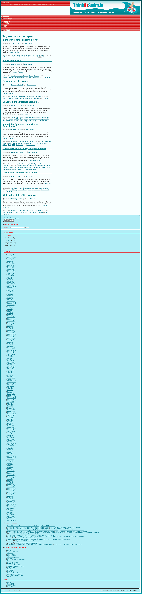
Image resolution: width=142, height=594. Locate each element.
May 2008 (10, 512)
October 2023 (10, 273)
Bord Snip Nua (18, 119)
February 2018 (11, 362)
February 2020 (11, 331)
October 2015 (10, 399)
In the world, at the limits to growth (20, 40)
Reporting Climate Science (14, 572)
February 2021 (11, 315)
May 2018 (10, 358)
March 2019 (10, 346)
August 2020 (10, 323)
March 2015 (10, 408)
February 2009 (11, 500)
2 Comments (8, 191)
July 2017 (9, 371)
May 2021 (10, 311)
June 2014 (10, 420)
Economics (7, 30)
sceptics (36, 77)
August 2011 (10, 461)
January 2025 (11, 263)
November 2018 (11, 351)
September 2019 (11, 338)
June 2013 (10, 435)
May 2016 (10, 390)
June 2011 (10, 464)
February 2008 (11, 516)
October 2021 (10, 305)
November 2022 (11, 287)
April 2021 (10, 313)
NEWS (11, 4)
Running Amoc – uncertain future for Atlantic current (68, 544)
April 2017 (10, 375)
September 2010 (11, 476)
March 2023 (10, 282)
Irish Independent (41, 143)
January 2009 (11, 501)
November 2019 (11, 335)
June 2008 (10, 510)
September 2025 (11, 257)
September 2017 (11, 368)
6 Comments (43, 121)
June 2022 (10, 294)
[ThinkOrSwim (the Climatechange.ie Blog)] (70, 8)
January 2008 (11, 517)
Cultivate (9, 558)
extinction (38, 165)
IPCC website (11, 567)
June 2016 (10, 388)
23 (15, 243)
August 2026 (10, 254)
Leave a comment (30, 169)
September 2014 (11, 416)
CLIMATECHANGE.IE (36, 4)
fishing (43, 165)
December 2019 (11, 334)
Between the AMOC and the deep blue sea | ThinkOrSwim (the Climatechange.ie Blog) (30, 544)
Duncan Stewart (19, 77)
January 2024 (11, 269)
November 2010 (11, 473)
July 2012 (9, 447)
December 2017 (11, 364)
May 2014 (10, 421)
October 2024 (10, 266)
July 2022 (9, 293)
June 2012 (10, 448)
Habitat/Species (8, 23)
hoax (26, 77)
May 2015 (10, 406)
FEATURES (44, 4)
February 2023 (11, 283)
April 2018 (10, 359)
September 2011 (11, 460)
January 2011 (10, 471)
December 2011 (11, 456)
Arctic (11, 119)
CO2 (9, 143)
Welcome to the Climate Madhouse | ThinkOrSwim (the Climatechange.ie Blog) (28, 527)
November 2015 (11, 398)
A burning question (12, 60)
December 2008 (11, 502)
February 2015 (11, 410)
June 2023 (10, 278)
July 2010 (9, 479)
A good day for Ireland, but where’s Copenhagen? (20, 125)
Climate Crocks (11, 554)
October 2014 (10, 415)
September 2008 (11, 506)
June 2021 (10, 310)
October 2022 (10, 289)
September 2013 (11, 431)
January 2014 (11, 427)
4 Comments (46, 57)
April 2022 (10, 297)
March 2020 (10, 330)
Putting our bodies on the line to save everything (71, 536)
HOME (6, 4)
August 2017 (10, 370)
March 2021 (10, 314)
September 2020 (11, 322)
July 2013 (9, 433)
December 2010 (11, 472)
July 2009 (9, 495)
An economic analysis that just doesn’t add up (72, 530)
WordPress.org (11, 586)
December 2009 (11, 488)
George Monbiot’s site (13, 563)
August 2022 (10, 291)
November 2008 (11, 504)
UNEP (20, 169)
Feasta (21, 57)
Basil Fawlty (13, 190)
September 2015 (11, 400)
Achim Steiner (23, 165)
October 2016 (10, 383)
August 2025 (10, 258)
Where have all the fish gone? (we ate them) (25, 148)
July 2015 (9, 403)
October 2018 (10, 352)
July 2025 (9, 259)
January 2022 (11, 301)
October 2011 (10, 459)
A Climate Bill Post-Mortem (48, 526)
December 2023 (11, 270)
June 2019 (10, 342)
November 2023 (11, 271)
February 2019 (11, 347)
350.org (9, 550)
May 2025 (10, 262)
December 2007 (11, 518)
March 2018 (10, 360)
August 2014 (10, 417)
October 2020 (10, 321)
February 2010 (11, 485)
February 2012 (11, 453)
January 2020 (11, 333)
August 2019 (10, 339)
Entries (10, 584)
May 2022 (10, 295)
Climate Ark (10, 553)
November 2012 (11, 443)
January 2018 (11, 363)
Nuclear (6, 27)
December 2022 (11, 286)
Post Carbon (10, 569)
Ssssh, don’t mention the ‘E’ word (20, 173)
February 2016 (11, 394)
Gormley (32, 143)
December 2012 (11, 441)
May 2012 (10, 449)
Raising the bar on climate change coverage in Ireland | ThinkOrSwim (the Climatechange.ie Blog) (33, 530)
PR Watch (10, 570)
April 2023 (10, 281)
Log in (9, 582)
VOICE (9, 576)
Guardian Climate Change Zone (15, 566)
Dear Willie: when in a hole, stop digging (61, 528)
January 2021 (11, 317)
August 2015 (10, 402)
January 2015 (11, 411)
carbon (26, 119)
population (36, 167)
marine (11, 167)
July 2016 (9, 387)
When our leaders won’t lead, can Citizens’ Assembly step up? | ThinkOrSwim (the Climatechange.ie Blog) (35, 532)
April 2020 (10, 329)
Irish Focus (7, 21)
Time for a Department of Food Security (28, 538)
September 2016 (11, 384)
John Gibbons (28, 64)
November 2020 (11, 319)
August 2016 (10, 386)
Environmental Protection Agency (16, 559)
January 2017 (11, 379)
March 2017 (10, 376)
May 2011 (9, 465)
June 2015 (10, 404)
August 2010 (10, 477)
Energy (6, 22)
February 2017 (11, 378)
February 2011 (11, 469)
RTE (13, 145)
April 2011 (10, 467)
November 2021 (11, 303)
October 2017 (10, 367)
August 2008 (10, 508)
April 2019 (10, 344)
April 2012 (10, 451)
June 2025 (10, 261)
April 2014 (10, 423)
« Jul (6, 248)
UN (16, 169)
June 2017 (10, 372)
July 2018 (9, 355)
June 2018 (10, 356)
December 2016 (11, 380)
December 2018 (11, 350)
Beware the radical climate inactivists (27, 543)
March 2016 (10, 392)
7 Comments (46, 98)
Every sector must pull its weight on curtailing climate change (71, 531)
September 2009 (11, 492)
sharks (42, 167)
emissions (18, 121)
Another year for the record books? (30, 534)
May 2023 (10, 279)
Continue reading (15, 52)
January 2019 (11, 348)
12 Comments (45, 77)
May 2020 (10, 327)
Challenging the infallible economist (21, 102)
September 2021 (11, 306)
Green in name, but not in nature (61, 539)
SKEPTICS (51, 4)
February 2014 (11, 425)
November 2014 (11, 414)
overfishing (28, 167)
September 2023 (11, 274)
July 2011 (9, 463)
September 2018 (11, 354)
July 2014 (9, 419)
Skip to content (5, 2)
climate (5, 77)
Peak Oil (27, 57)
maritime (16, 167)
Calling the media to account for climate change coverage (66, 527)
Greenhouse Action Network (14, 565)
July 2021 (9, 309)
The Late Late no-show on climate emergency (29, 542)
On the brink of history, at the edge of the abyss (43, 535)
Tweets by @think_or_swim (11, 218)
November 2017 (11, 366)
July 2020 (9, 325)
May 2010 (10, 481)
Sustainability (7, 19)
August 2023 (10, 275)
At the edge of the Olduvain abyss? (21, 195)
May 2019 (10, 343)
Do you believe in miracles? (17, 81)
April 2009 (10, 499)
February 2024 (11, 267)
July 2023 (9, 277)
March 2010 (10, 484)
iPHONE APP (17, 4)
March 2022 (10, 298)
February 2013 (11, 439)
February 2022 (11, 299)
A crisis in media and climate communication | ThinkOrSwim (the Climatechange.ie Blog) (30, 531)
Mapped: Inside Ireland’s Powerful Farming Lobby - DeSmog (23, 526)
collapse (5, 57)
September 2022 (11, 290)
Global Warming (8, 18)
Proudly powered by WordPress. (111, 590)
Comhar (20, 143)
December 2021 (11, 302)
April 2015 (10, 407)
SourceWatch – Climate (13, 574)
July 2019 (9, 340)
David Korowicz (28, 43)
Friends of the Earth (12, 562)
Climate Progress (11, 555)
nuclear (21, 98)
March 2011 (10, 468)
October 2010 (10, 475)
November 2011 (11, 457)
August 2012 (10, 445)
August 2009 (10, 493)
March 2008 (10, 514)
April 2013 (10, 436)
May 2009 (10, 497)
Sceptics (6, 26)
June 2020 (10, 326)
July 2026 (9, 255)
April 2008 (10, 513)
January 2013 (11, 440)
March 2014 (10, 424)
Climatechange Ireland (13, 557)
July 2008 (9, 509)
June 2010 (10, 480)
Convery (12, 121)
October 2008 (10, 505)
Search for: (7, 227)
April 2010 (10, 483)
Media (5, 25)
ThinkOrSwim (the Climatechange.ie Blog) (18, 535)
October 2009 (10, 491)
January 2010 (11, 487)
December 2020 (11, 318)
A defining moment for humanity (25, 540)
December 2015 (11, 396)
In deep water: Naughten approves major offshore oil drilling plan (82, 532)
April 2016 (10, 391)
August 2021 (10, 307)
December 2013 (11, 428)
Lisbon (5, 145)
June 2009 (10, 496)
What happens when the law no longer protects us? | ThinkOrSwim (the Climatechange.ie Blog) (32, 536)
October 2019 (10, 337)
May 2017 (10, 374)
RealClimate (10, 571)
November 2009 (11, 489)
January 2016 (11, 395)
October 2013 (10, 429)
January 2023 (11, 285)
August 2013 (10, 432)
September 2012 (11, 444)
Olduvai (34, 212)
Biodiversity (7, 29)
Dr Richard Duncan (25, 212)
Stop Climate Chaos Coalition (15, 575)
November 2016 (11, 382)
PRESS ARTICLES (25, 4)
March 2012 (10, 452)
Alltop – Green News (12, 551)
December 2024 (11, 265)
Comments (11, 585)
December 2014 (11, 412)
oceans (22, 167)
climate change (34, 119)
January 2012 (11, 455)
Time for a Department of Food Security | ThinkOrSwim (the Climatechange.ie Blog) (29, 539)
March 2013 (10, 437)
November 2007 (11, 520)
